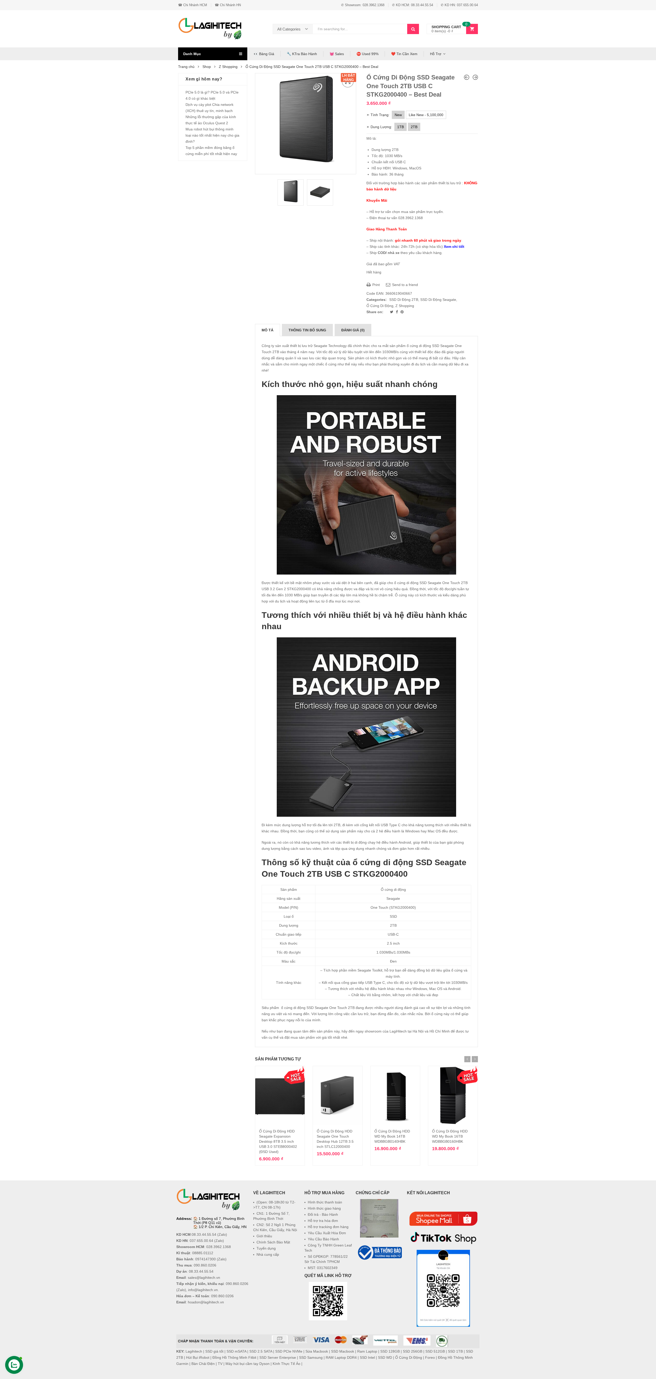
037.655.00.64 (201, 1241)
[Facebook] (397, 312)
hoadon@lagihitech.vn (206, 1302)
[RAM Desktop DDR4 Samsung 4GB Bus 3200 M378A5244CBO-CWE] (475, 77)
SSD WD (385, 1357)
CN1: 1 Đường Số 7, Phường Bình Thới (271, 1216)
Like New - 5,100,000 (426, 115)
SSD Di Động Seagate (438, 300)
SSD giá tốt (214, 1351)
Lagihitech (194, 1351)
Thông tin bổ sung (307, 330)
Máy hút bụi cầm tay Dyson (247, 1364)
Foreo (430, 1357)
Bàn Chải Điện (203, 1364)
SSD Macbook (342, 1351)
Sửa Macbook (316, 1351)
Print (375, 285)
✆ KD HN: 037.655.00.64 (459, 5)
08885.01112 (202, 1253)
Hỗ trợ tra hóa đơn (323, 1221)
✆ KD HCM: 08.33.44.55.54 (412, 5)
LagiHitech (398, 1031)
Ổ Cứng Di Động (379, 306)
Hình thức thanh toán (325, 1202)
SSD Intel (367, 1357)
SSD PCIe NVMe (288, 1351)
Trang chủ (186, 67)
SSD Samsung (311, 1357)
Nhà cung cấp (268, 1254)
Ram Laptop (367, 1351)
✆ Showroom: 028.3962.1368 (362, 5)
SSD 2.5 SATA (260, 1351)
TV (220, 1364)
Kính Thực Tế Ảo (286, 1364)
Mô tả (267, 330)
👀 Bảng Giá (264, 54)
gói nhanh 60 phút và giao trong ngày (428, 240)
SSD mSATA (236, 1351)
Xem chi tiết (454, 246)
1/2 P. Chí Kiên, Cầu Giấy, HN (223, 1227)
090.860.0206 (205, 1265)
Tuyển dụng (266, 1248)
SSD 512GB (435, 1351)
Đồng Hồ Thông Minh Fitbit (234, 1357)
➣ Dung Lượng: (379, 127)
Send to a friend (404, 285)
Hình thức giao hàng (324, 1208)
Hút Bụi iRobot (197, 1357)
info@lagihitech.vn (203, 1290)
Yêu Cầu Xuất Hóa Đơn (327, 1233)
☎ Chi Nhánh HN (228, 5)
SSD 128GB (390, 1351)
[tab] (267, 330)
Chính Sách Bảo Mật (273, 1242)
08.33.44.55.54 (204, 1234)
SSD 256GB (412, 1351)
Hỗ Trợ (435, 54)
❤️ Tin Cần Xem (404, 54)
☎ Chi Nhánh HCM (192, 5)
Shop (206, 67)
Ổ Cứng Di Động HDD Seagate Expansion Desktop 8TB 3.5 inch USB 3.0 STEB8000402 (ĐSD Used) (278, 1141)
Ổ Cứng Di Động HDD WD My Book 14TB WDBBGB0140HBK (392, 1136)
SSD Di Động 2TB (403, 300)
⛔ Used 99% (367, 54)
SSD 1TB (455, 1351)
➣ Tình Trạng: (377, 115)
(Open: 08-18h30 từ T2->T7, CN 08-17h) (274, 1204)
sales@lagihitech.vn (204, 1277)
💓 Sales (337, 54)
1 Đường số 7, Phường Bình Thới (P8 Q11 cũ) (218, 1221)
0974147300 (205, 1259)
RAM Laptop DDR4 (341, 1357)
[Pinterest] (402, 312)
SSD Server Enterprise (277, 1357)
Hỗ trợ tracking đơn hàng (328, 1227)
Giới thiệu (264, 1236)
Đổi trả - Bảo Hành (323, 1214)
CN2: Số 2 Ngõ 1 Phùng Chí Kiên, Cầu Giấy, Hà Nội (275, 1227)
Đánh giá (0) (353, 330)
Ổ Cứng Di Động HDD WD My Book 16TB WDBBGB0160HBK (450, 1136)
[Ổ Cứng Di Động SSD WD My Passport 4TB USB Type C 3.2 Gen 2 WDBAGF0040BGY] (466, 77)
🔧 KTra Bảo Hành (302, 54)
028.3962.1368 (218, 1247)
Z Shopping (228, 67)
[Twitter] (392, 312)
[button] (379, 1273)
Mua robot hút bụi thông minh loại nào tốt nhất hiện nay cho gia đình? (212, 135)
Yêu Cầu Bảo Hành (323, 1239)
